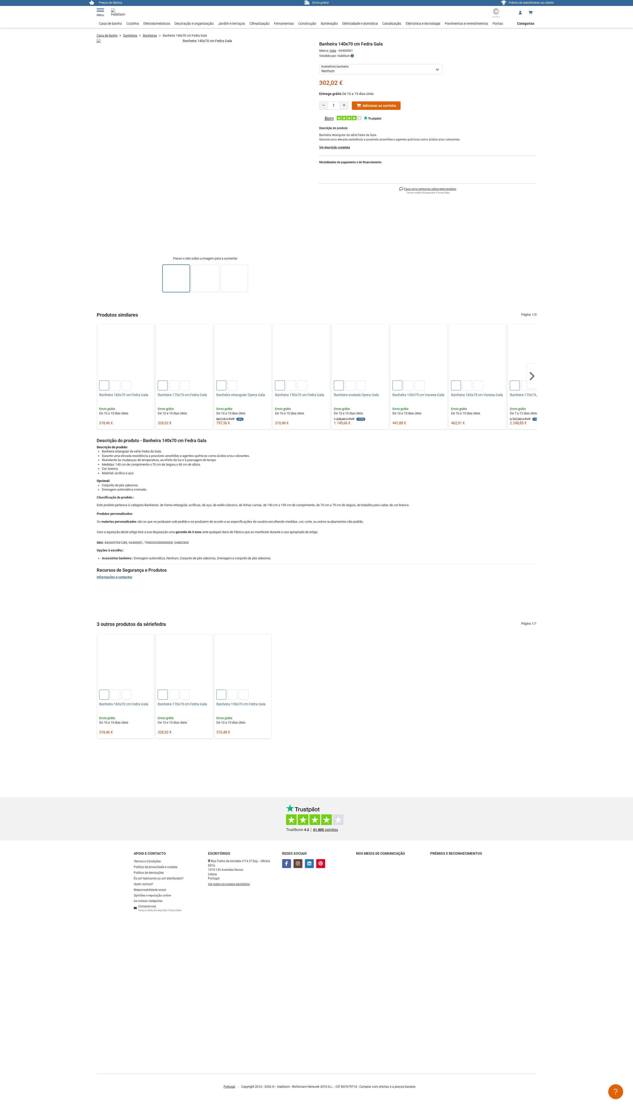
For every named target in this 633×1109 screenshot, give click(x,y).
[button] (532, 376)
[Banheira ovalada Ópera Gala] (360, 353)
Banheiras (150, 35)
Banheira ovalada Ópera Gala (356, 395)
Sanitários (130, 35)
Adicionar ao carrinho (379, 106)
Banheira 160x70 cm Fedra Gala (123, 395)
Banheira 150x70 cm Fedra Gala (299, 395)
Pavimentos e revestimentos (466, 23)
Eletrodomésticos (156, 23)
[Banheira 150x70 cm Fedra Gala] (301, 353)
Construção (307, 23)
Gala (333, 50)
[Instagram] (298, 863)
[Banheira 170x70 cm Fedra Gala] (184, 353)
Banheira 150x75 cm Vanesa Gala (418, 395)
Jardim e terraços (231, 23)
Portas (498, 23)
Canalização (391, 23)
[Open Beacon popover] (615, 1091)
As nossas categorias (148, 901)
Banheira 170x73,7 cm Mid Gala (534, 395)
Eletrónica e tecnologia (423, 23)
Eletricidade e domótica (360, 23)
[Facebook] (286, 863)
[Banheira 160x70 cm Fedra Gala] (125, 353)
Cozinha (132, 23)
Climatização (259, 23)
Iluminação (329, 23)
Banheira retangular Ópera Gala (240, 395)
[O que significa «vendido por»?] (352, 56)
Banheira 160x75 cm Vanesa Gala (477, 395)
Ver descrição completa (334, 147)
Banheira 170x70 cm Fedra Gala (182, 395)
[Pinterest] (320, 863)
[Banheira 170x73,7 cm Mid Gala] (536, 353)
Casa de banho (110, 23)
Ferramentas (284, 23)
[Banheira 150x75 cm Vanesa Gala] (418, 353)
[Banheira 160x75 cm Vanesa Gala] (477, 353)
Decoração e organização (194, 23)
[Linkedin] (309, 863)
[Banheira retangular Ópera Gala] (242, 353)
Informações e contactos (114, 577)
